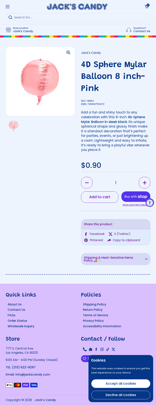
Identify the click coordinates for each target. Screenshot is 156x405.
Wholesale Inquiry (21, 326)
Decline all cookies (121, 395)
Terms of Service (95, 315)
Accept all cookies (121, 383)
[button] (86, 182)
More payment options (136, 204)
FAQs (11, 315)
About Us (15, 304)
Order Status (17, 321)
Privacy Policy (93, 321)
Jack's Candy (45, 400)
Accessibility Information (102, 326)
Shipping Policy (94, 304)
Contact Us (16, 310)
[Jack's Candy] (77, 6)
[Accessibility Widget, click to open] (150, 202)
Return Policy (93, 310)
